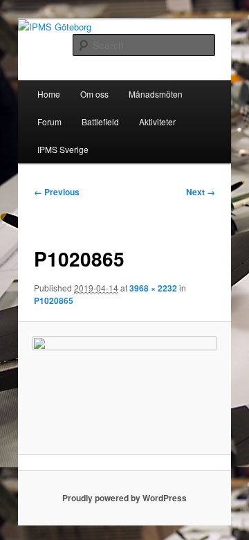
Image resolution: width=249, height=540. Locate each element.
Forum (49, 121)
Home (48, 94)
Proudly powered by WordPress (124, 498)
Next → (200, 192)
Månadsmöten (156, 94)
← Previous (57, 192)
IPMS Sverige (63, 149)
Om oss (94, 94)
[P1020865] (124, 388)
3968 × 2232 (153, 288)
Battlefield (100, 121)
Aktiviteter (157, 121)
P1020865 (53, 300)
